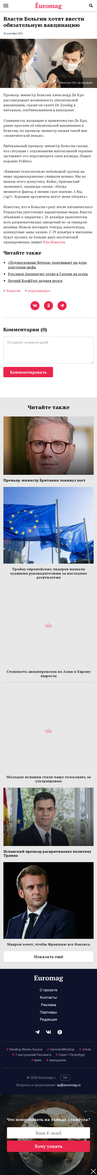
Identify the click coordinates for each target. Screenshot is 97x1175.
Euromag (48, 5)
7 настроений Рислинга (31, 1055)
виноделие (56, 1060)
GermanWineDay (60, 1049)
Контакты (48, 997)
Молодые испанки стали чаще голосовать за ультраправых (48, 778)
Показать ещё (48, 956)
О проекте (48, 990)
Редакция (48, 1019)
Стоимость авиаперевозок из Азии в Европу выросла (48, 673)
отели (85, 1049)
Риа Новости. (54, 242)
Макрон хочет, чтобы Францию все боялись (48, 944)
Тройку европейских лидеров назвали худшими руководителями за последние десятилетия (48, 573)
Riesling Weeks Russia (24, 1049)
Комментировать (28, 372)
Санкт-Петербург (70, 1055)
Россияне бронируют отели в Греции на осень (48, 273)
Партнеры (48, 1012)
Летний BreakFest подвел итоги (35, 280)
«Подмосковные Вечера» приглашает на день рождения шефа (47, 265)
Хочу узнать (49, 1146)
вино (36, 1060)
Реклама (48, 1005)
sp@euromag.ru (69, 1085)
